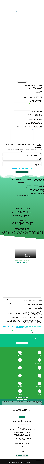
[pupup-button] (25, 255)
